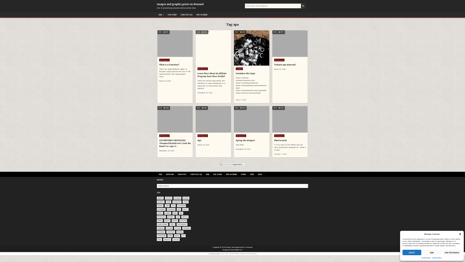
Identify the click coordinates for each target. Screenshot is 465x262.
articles (168, 198)
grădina (167, 213)
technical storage (215, 253)
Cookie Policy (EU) (186, 14)
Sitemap (243, 174)
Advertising (170, 174)
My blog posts (164, 60)
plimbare (161, 228)
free (179, 209)
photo (172, 224)
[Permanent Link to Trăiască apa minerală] (290, 43)
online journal (162, 224)
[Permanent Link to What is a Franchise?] (175, 43)
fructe (185, 209)
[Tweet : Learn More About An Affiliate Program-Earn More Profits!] (208, 64)
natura (175, 220)
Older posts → (238, 164)
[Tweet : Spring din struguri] (248, 131)
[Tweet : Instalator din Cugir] (246, 64)
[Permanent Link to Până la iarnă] (290, 119)
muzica (167, 220)
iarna (175, 213)
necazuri (183, 220)
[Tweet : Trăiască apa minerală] (286, 55)
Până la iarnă (280, 140)
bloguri (186, 198)
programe (161, 232)
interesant (161, 217)
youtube (176, 239)
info (181, 213)
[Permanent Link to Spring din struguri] (251, 119)
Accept (412, 252)
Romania (180, 232)
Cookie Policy (426, 258)
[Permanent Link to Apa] (213, 119)
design (185, 202)
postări (177, 228)
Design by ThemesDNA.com (232, 250)
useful (177, 235)
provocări (170, 232)
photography (182, 224)
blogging (177, 198)
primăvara (186, 228)
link (178, 217)
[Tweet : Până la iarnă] (286, 131)
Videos (260, 174)
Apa (199, 140)
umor (170, 235)
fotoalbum (181, 205)
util (183, 235)
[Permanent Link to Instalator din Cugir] (251, 48)
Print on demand (201, 14)
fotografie (161, 209)
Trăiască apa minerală (284, 65)
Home (160, 14)
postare (169, 228)
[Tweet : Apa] (209, 131)
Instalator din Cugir (245, 73)
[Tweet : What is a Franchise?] (171, 55)
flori (167, 205)
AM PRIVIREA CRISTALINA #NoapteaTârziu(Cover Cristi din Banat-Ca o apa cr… (175, 143)
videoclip (167, 239)
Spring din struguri (245, 140)
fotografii (171, 209)
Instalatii (239, 69)
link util (185, 217)
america (160, 198)
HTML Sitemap (172, 14)
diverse (160, 205)
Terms (252, 174)
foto (173, 205)
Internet (171, 217)
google (160, 213)
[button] (460, 234)
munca (160, 220)
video (159, 239)
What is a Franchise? (169, 65)
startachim (161, 235)
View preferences (452, 252)
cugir (168, 202)
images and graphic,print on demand (180, 4)
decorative (177, 202)
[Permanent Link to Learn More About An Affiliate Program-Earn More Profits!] (213, 48)
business (161, 202)
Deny (432, 252)
